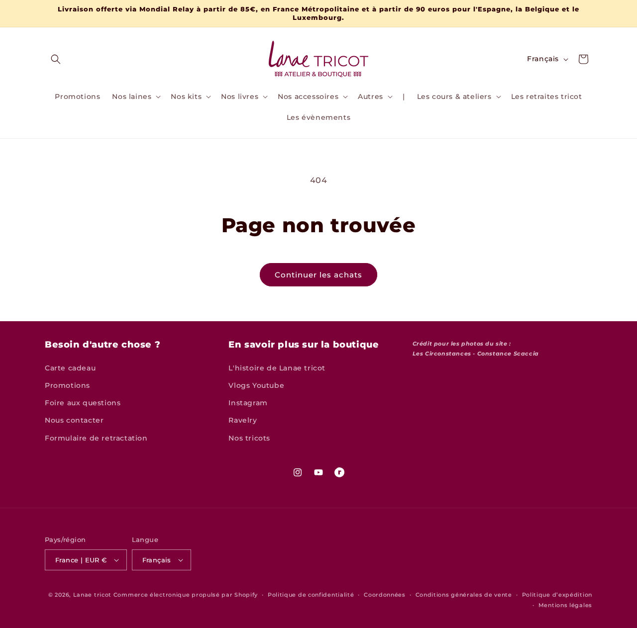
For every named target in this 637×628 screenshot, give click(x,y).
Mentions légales (565, 605)
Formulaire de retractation (96, 438)
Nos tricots (249, 438)
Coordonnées (385, 594)
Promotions (67, 385)
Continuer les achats (318, 274)
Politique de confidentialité (311, 594)
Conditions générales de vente (464, 594)
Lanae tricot (92, 594)
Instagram (247, 402)
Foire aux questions (82, 402)
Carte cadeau (70, 367)
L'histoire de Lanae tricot (276, 367)
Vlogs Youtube (256, 385)
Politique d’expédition (557, 594)
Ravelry (242, 420)
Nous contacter (74, 420)
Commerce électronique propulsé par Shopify (185, 594)
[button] (56, 59)
